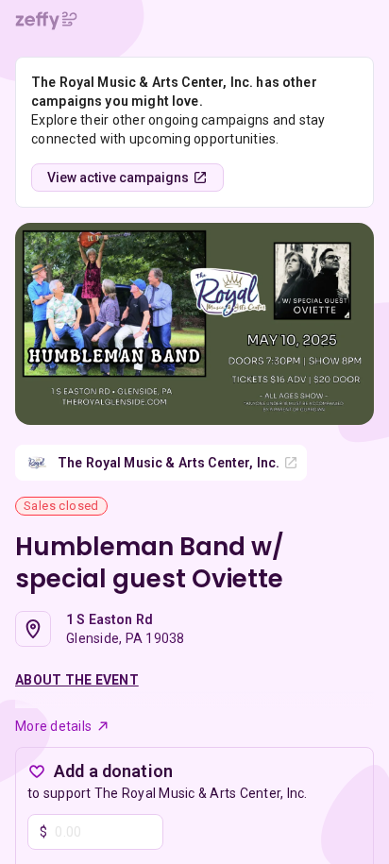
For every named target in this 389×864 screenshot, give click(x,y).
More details (53, 726)
